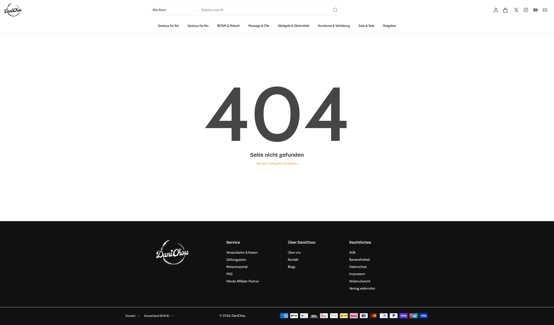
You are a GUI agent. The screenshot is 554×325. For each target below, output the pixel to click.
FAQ (229, 274)
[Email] (545, 10)
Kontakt (293, 259)
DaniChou (238, 316)
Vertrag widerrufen (362, 288)
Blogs (291, 267)
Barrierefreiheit (359, 259)
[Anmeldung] (495, 10)
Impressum (357, 274)
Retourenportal (237, 267)
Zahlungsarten (236, 259)
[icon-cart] (505, 10)
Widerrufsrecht (359, 281)
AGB (352, 252)
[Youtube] (535, 10)
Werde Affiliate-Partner (242, 281)
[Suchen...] (335, 10)
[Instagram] (526, 10)
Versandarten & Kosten (242, 252)
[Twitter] (516, 10)
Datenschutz (358, 267)
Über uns (294, 252)
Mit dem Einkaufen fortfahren (277, 163)
